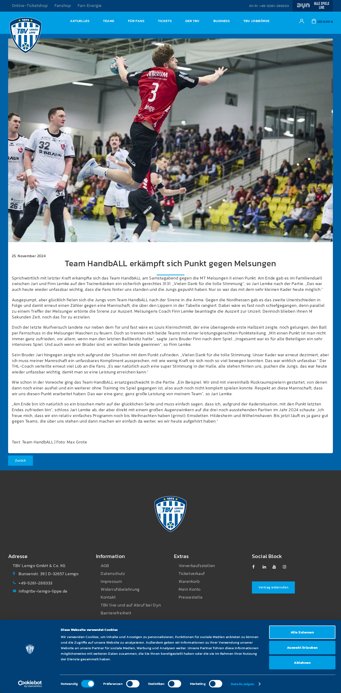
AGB (105, 566)
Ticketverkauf (192, 574)
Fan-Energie (90, 6)
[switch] (132, 683)
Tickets (165, 20)
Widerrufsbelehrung (120, 589)
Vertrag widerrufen (273, 587)
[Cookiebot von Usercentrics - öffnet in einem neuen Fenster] (30, 683)
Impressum (111, 581)
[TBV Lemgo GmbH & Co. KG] (25, 36)
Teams (108, 20)
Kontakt (108, 597)
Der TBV (192, 20)
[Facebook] (256, 566)
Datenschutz (113, 574)
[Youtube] (277, 566)
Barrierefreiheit (116, 613)
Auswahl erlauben (302, 647)
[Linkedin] (267, 566)
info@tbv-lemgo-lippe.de (43, 591)
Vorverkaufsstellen (197, 566)
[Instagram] (287, 566)
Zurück (20, 460)
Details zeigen (242, 684)
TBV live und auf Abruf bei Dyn (131, 605)
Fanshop (63, 6)
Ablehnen (302, 662)
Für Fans (136, 20)
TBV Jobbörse (256, 20)
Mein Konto (190, 589)
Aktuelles (79, 20)
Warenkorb (189, 581)
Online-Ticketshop (30, 6)
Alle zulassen (302, 632)
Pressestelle (191, 597)
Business (221, 20)
